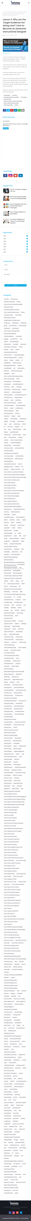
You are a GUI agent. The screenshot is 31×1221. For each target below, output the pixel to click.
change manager (16, 626)
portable (6, 1081)
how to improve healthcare (18, 884)
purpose (15, 1097)
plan (15, 1078)
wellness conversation (9, 1182)
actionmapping (20, 368)
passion (24, 1068)
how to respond (7, 908)
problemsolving (19, 408)
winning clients (7, 1190)
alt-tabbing (13, 607)
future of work (17, 780)
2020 (16, 241)
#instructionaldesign (8, 559)
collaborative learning (14, 634)
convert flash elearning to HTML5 (11, 655)
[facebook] (5, 175)
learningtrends (18, 1022)
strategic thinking (8, 1139)
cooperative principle (9, 658)
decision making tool (8, 669)
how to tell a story (8, 924)
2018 (16, 246)
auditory (6, 432)
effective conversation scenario (11, 730)
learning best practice (9, 517)
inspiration (6, 977)
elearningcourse (7, 743)
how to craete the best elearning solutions (13, 376)
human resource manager (10, 402)
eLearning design (22, 325)
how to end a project (18, 876)
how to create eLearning (9, 482)
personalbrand (7, 1076)
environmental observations (10, 756)
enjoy (23, 754)
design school (7, 679)
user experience (14, 339)
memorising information (15, 1038)
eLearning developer (19, 448)
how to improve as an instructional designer (14, 490)
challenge (17, 623)
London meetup (13, 586)
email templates (7, 746)
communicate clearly (8, 637)
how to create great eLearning (11, 855)
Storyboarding (7, 344)
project (5, 1089)
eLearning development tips (10, 700)
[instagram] (10, 175)
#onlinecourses (7, 570)
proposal (16, 1092)
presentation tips (8, 1086)
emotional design (17, 748)
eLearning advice (8, 687)
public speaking (7, 1097)
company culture (19, 639)
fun (23, 469)
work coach (15, 1190)
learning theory (7, 1014)
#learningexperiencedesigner (10, 567)
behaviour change (17, 434)
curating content (16, 661)
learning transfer (17, 1014)
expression (16, 759)
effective (17, 349)
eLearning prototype (8, 456)
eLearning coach (7, 692)
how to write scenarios (9, 953)
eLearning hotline (8, 706)
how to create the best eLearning (11, 103)
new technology (7, 1060)
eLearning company (8, 315)
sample (12, 1105)
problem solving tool (18, 1086)
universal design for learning (10, 546)
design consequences (9, 674)
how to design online (21, 873)
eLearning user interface (20, 722)
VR (14, 597)
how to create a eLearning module (11, 331)
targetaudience (15, 541)
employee (6, 400)
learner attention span (9, 1001)
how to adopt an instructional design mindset (14, 802)
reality (17, 410)
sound (5, 1126)
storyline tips (7, 541)
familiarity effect (7, 762)
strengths (16, 1139)
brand (24, 434)
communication (18, 637)
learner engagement (20, 1001)
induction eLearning (17, 967)
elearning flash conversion (10, 464)
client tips (20, 437)
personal (21, 1073)
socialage (23, 1118)
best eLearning (14, 299)
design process (15, 677)
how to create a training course (11, 849)
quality (19, 533)
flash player (6, 770)
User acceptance (8, 597)
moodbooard (16, 1046)
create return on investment (10, 347)
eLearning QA (7, 684)
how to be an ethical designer (10, 810)
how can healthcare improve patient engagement (15, 796)
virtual (22, 549)
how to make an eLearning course (11, 493)
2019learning (7, 323)
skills (20, 535)
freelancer (6, 469)
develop (6, 682)
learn (19, 996)
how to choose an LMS (9, 833)
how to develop (7, 876)
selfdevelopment (8, 1110)
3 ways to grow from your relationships (13, 578)
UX (22, 360)
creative (20, 347)
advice (12, 605)
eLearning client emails (21, 690)
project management (9, 410)
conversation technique (9, 653)
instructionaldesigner (21, 405)
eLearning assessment (19, 687)
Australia (17, 360)
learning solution (17, 381)
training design (23, 418)
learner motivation (8, 1004)
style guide (10, 1142)
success (6, 1145)
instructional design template (10, 988)
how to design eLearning (9, 488)
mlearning (6, 522)
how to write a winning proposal (11, 945)
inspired (13, 977)
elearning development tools (10, 352)
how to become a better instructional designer (14, 474)
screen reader (7, 1108)
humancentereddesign (19, 355)
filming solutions (17, 764)
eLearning (14, 95)
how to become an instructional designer (13, 101)
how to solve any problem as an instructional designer (14, 919)
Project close (15, 591)
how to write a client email (17, 943)
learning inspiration (20, 517)
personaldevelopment (18, 384)
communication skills (8, 639)
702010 (12, 581)
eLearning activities (8, 394)
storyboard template (14, 538)
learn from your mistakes (19, 998)
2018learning (23, 323)
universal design (7, 1163)
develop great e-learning (9, 317)
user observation (8, 549)
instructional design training (10, 357)
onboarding (12, 525)
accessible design (8, 602)
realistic (6, 360)
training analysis (13, 418)
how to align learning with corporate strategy (14, 804)
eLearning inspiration (9, 336)
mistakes (24, 520)
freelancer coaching (17, 775)
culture (11, 349)
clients (5, 634)
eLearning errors (22, 700)
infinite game (7, 969)
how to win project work (20, 940)
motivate (24, 1046)
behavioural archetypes (9, 613)
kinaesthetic (20, 993)
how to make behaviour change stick (12, 900)
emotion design (7, 748)
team (5, 1147)
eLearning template (8, 716)
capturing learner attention (10, 621)
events (20, 756)
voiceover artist (14, 1179)
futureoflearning (7, 783)
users (21, 1166)
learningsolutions (8, 1020)
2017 (16, 249)
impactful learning (8, 964)
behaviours (6, 371)
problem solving (7, 530)
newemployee (16, 1060)
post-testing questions (21, 1081)
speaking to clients (13, 1126)
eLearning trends (18, 397)
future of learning (8, 780)
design (5, 325)
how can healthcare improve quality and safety (14, 799)
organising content (20, 1065)
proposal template (8, 1094)
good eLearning (7, 99)
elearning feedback (8, 461)
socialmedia (15, 1121)
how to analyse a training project (11, 807)
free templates (7, 775)
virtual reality (18, 1174)
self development (16, 1108)
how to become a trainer (9, 820)
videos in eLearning (8, 1174)
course (17, 658)
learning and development (10, 333)
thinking (11, 360)
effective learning (19, 458)
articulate (17, 610)
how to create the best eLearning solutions (13, 857)
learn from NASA (8, 998)
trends (12, 386)
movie (12, 1049)
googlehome (7, 788)
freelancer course (8, 778)
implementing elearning (19, 509)
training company (8, 1155)
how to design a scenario (9, 865)
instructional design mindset (10, 980)
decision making (15, 666)
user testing (6, 1166)
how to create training (9, 860)
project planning (7, 1092)
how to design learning (9, 873)
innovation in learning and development (13, 974)
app (12, 610)
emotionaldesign (8, 751)
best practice (23, 344)
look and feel (11, 1028)
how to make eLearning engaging (11, 496)
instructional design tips (9, 990)
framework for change (20, 772)
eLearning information (19, 706)
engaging (6, 339)
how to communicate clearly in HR (11, 839)
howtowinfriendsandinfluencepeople (12, 956)
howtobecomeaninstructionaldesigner (12, 506)
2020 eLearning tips (17, 573)
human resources (8, 355)
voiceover (6, 1179)
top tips (17, 1153)
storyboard (6, 416)
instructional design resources (11, 985)
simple (15, 535)
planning (19, 528)
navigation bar (22, 1054)
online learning (21, 525)
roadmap (6, 1105)
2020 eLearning (7, 573)
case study (20, 621)
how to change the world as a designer (12, 831)
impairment (17, 964)
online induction (12, 1062)
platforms (20, 1078)
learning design (7, 381)
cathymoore (7, 392)
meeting (6, 1038)
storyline (23, 538)
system (19, 416)
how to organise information (10, 501)
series (15, 1110)
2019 (16, 244)
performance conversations (10, 1073)
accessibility (15, 344)
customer (6, 442)
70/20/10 (6, 581)
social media (15, 1118)
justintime (13, 993)
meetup (18, 520)
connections (14, 642)
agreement (18, 605)
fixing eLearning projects (20, 767)
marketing (12, 520)
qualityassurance (8, 535)
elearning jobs (18, 738)
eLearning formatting (9, 703)
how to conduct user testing (10, 844)
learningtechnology (8, 1022)
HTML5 (23, 583)
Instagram (17, 426)
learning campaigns (19, 1004)
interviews (6, 993)
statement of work (8, 1129)
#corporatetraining (15, 554)
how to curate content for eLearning (12, 863)
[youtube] (15, 175)
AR (4, 426)
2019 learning (7, 389)
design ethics (19, 674)
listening (18, 1025)
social (24, 535)
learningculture (7, 384)
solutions (20, 365)
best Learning (20, 613)
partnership (17, 1068)
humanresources (8, 509)
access (24, 599)
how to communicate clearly (10, 836)
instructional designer (9, 405)
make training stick (20, 1028)
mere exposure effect (15, 1041)
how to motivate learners (9, 498)
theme (21, 1150)
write (21, 551)
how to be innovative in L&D (10, 812)
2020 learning (17, 424)
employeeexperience (9, 754)
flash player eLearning (16, 770)
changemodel (7, 629)
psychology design (8, 533)
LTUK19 (5, 586)
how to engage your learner (10, 879)
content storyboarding (9, 645)
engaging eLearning (8, 466)
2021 (15, 238)
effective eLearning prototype (10, 735)
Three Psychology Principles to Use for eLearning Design (18, 197)
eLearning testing (19, 456)
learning (18, 301)
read (5, 1100)
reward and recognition (21, 1102)
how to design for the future (10, 871)
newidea (6, 525)
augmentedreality (14, 432)
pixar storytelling (8, 1078)
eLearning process (8, 397)
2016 (15, 252)
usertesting (16, 549)
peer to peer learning (9, 1070)
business (24, 389)
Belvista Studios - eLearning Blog (20, 1218)
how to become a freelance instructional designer (15, 477)
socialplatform (7, 1123)
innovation (6, 972)
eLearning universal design (10, 719)
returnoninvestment (8, 413)
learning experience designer (10, 1009)
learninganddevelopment (9, 365)
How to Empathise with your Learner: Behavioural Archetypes (18, 205)
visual (24, 1174)
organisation (7, 528)
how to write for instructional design (12, 951)
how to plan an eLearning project (11, 905)
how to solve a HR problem (10, 916)
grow (22, 788)
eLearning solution (8, 714)
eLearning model (8, 708)
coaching (6, 440)
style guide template (19, 1142)
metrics (23, 1041)
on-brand (24, 1060)
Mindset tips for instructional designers (13, 589)
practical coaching (8, 1084)
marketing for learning (9, 1033)
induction (20, 402)
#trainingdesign (16, 570)
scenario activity (19, 1105)
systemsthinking (7, 368)
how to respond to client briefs (11, 911)
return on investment (8, 1102)
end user (20, 464)
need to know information (10, 1057)
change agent (7, 626)
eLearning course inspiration (10, 698)
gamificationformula (18, 783)
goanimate (19, 786)
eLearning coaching (8, 448)
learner (18, 379)
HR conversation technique (13, 583)
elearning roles (7, 740)
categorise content (8, 623)
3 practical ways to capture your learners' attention (13, 576)
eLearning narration (18, 708)
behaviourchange (16, 389)
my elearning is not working (10, 1054)
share (20, 1110)
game (12, 400)
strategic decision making (9, 1134)
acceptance (18, 599)
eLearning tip (24, 97)
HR (4, 583)
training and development (15, 543)
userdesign (18, 386)
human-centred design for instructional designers (15, 959)
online (5, 1062)
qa (15, 533)
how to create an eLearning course (12, 480)
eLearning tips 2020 (8, 458)
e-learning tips (10, 12)
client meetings (19, 631)
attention (23, 610)
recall (9, 1100)
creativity (6, 349)
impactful (21, 961)
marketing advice (12, 1030)
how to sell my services (9, 913)
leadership (13, 996)
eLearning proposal (8, 711)
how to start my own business (10, 921)
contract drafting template (10, 647)
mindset (6, 1044)
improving (6, 512)
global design (7, 786)
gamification (18, 400)
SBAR (21, 591)
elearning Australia (8, 738)
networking (18, 522)
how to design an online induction (11, 868)
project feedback (13, 1089)
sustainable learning (14, 1145)
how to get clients (22, 881)
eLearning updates (8, 722)
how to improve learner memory (11, 887)
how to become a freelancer (10, 818)
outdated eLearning (8, 1068)
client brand (20, 629)
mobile (12, 522)
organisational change (9, 1065)
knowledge (6, 996)
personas (15, 1076)
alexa (24, 605)
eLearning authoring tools (20, 394)
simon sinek (15, 1113)
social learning (7, 1118)
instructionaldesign (14, 341)
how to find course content (10, 881)
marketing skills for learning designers (12, 1036)
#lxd (20, 567)
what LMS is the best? (21, 1182)
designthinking (7, 363)
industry (14, 514)
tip (12, 1153)
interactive (24, 990)
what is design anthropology (10, 1185)
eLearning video (7, 724)
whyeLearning (15, 551)
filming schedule (7, 764)
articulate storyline (17, 429)
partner (13, 528)
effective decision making (9, 732)
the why (5, 543)
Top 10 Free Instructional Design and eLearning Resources (14, 595)
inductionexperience (15, 512)
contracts (6, 650)
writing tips (6, 554)
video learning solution (9, 1169)
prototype (16, 530)
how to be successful (8, 815)
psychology (17, 1094)
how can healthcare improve (10, 794)
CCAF (22, 581)
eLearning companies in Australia (11, 97)
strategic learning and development (12, 1137)
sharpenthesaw (7, 1113)
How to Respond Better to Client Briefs (18, 213)
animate (19, 607)
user (14, 368)
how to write (7, 943)
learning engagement (9, 1006)
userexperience (20, 421)
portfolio (12, 1081)
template (6, 418)
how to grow (7, 884)
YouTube (19, 597)
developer (12, 682)
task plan (23, 1145)
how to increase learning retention (11, 892)
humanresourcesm (8, 961)
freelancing (16, 778)
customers (17, 663)
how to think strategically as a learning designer (14, 929)
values (5, 424)
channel (14, 629)
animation (6, 610)
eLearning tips (15, 328)
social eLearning (17, 1116)
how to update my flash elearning (11, 504)
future (13, 373)
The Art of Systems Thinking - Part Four (18, 190)
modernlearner (7, 1046)
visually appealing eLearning (10, 1177)
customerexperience (8, 663)
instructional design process (10, 982)
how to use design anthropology (11, 935)
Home (4, 12)
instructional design (8, 105)
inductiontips (7, 514)
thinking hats (7, 1153)
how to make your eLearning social (12, 903)
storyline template (8, 1131)
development (7, 328)
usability (6, 421)
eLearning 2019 (16, 445)
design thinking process (17, 679)
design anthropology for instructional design (14, 671)
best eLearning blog (8, 615)
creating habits (7, 661)
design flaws (7, 677)
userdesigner (14, 1166)
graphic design (15, 788)
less (14, 1025)
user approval (17, 1163)
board (16, 615)
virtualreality (7, 551)
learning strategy (18, 1012)
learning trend (7, 1017)
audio (24, 429)
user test (24, 1163)
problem (21, 357)
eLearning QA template (17, 684)
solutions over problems (18, 1123)
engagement (7, 373)
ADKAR (17, 581)
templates (15, 1150)
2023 (15, 236)
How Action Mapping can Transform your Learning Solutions (17, 221)
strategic (13, 416)
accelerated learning (8, 599)
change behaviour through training (12, 320)
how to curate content (21, 860)
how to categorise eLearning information (13, 828)
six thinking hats (7, 1116)
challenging (23, 623)
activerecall (6, 605)
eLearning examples (8, 450)
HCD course (10, 426)
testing (22, 541)
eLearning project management (11, 453)
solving (5, 538)
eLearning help (19, 703)
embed (15, 746)
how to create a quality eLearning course (13, 847)
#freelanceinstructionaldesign (10, 557)
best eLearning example (16, 371)
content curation (22, 642)
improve (24, 964)
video (10, 424)
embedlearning (22, 746)
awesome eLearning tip (9, 301)
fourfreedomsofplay (8, 772)
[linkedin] (20, 175)
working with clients (8, 1193)
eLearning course (19, 695)
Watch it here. (6, 53)
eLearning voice (7, 727)
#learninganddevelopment (10, 565)
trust (22, 1155)
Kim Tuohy (6, 35)
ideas (16, 961)
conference (6, 642)
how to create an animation (10, 852)
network (20, 1057)
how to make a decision (9, 897)
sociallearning (7, 1121)
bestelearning (15, 323)
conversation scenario (15, 650)
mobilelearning (13, 1044)
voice (20, 1177)
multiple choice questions (10, 1052)
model (20, 1044)
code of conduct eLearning (16, 440)
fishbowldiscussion (8, 767)
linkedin (6, 520)
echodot (15, 727)
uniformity (6, 1158)
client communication (9, 631)
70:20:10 (24, 424)
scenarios (17, 413)
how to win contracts (8, 940)
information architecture (17, 969)
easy (21, 339)
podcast (11, 408)
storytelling (16, 1131)
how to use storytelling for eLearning (12, 937)
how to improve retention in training (12, 889)
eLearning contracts (8, 695)
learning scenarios (8, 1012)
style (5, 1142)
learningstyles (17, 1020)
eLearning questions (19, 711)
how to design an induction (10, 485)
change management (16, 392)
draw (18, 682)
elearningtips (16, 743)
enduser (17, 754)
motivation (6, 1049)
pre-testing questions (19, 1084)
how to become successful (10, 825)
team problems (7, 1150)
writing (16, 1193)
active (9, 429)
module (6, 408)
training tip (16, 1155)
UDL (5, 429)
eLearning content (18, 692)
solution (6, 341)
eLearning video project (18, 724)
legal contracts (7, 1025)
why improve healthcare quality (11, 1187)
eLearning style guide (19, 714)
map (5, 1030)
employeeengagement (19, 751)
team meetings (22, 1147)
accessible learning (18, 602)
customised (6, 666)
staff (21, 1126)
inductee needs (7, 967)
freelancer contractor (15, 469)
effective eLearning (17, 363)
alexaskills (6, 607)
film (22, 466)
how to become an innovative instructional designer (13, 823)
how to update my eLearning (10, 932)
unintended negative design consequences (13, 1161)
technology (6, 386)
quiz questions (22, 1097)
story (15, 1129)
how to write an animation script (11, 948)
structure (22, 1139)
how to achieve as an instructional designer (13, 472)
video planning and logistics (10, 1171)
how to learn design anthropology (11, 895)
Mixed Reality (7, 591)
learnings (15, 1017)
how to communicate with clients (11, 841)
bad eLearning (7, 434)
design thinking (7, 445)
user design (12, 421)
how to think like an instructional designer (13, 927)
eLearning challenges (9, 690)
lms (23, 1025)
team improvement (13, 1147)
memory (6, 1041)
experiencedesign (8, 759)
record (14, 1100)
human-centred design (9, 379)
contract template (22, 647)
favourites (15, 762)
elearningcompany (17, 740)
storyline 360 (22, 1129)
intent (18, 990)
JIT (22, 426)
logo (5, 1028)
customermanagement (15, 442)
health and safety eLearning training (12, 791)
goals (13, 786)
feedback (17, 466)
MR (19, 586)
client (5, 437)
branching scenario (8, 618)
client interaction (12, 437)
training (16, 105)
